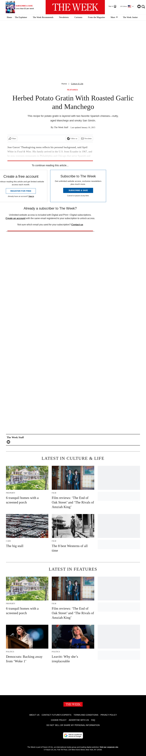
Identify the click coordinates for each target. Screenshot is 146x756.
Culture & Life (77, 84)
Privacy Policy (109, 715)
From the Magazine (96, 17)
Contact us (77, 224)
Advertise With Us (79, 720)
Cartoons (78, 17)
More (113, 17)
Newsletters (64, 17)
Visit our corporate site (109, 747)
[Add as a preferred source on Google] (73, 735)
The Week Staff (61, 127)
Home (64, 84)
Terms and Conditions (86, 715)
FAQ (93, 720)
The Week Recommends (43, 17)
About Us (34, 715)
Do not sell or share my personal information (73, 725)
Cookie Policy (58, 720)
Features (72, 90)
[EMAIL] (9, 442)
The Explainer (21, 17)
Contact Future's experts (56, 715)
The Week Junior (130, 17)
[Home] (9, 17)
